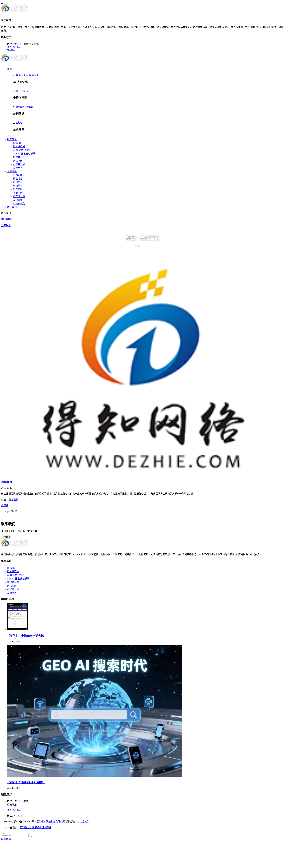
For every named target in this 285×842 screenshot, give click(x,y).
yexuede (11, 49)
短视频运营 (19, 157)
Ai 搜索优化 (19, 75)
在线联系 (6, 537)
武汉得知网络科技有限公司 (51, 821)
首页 (9, 69)
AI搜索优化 (19, 203)
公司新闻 (18, 175)
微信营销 (6, 482)
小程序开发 (19, 164)
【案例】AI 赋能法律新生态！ (26, 782)
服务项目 (12, 139)
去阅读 (4, 505)
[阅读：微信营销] (142, 370)
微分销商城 (19, 146)
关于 (9, 136)
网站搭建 (18, 161)
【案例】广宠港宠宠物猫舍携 (25, 635)
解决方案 (18, 189)
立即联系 (6, 225)
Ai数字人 (18, 168)
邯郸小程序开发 (42, 827)
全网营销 (18, 185)
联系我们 (12, 207)
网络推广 (18, 143)
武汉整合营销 (27, 827)
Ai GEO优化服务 (22, 150)
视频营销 (18, 200)
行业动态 (18, 178)
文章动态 (12, 171)
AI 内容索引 (83, 821)
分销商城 (18, 107)
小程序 (17, 91)
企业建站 (18, 122)
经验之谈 (18, 182)
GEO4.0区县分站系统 (24, 153)
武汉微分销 (19, 196)
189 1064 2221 (14, 47)
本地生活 (18, 193)
